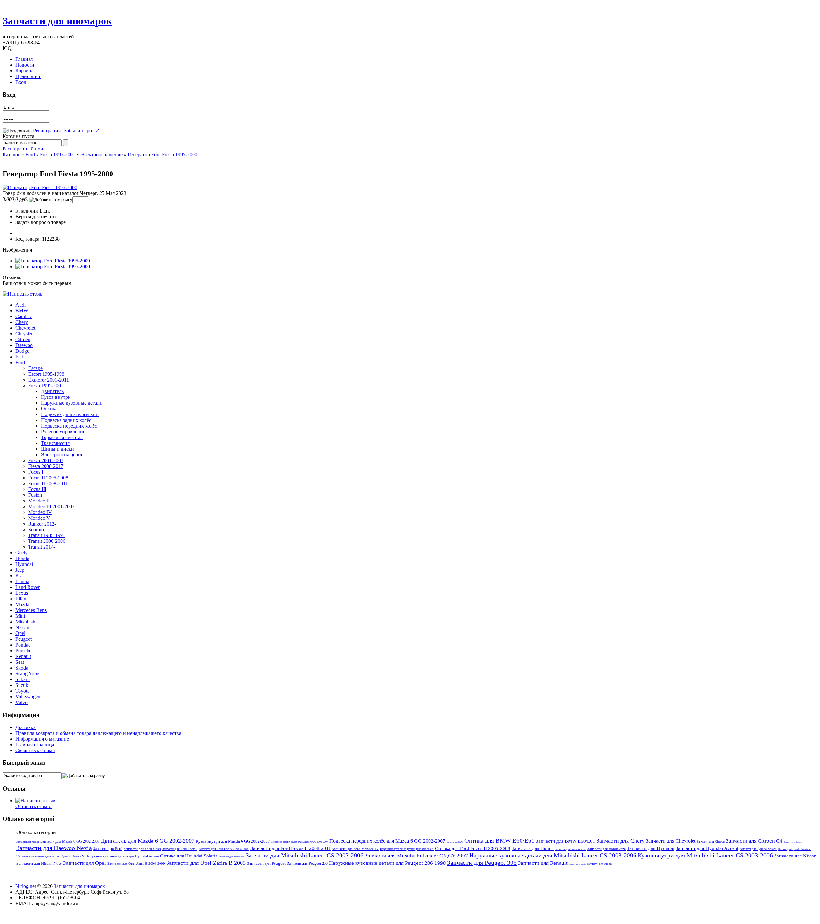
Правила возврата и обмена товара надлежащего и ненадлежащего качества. (99, 733)
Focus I (35, 472)
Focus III (37, 489)
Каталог (11, 154)
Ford (30, 154)
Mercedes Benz (31, 610)
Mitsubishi (26, 621)
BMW (21, 310)
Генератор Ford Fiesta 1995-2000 (162, 154)
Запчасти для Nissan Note (39, 863)
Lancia (22, 581)
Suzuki (22, 685)
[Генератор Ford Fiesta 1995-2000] (40, 187)
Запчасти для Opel (84, 863)
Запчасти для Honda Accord (570, 849)
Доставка (25, 727)
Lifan (20, 598)
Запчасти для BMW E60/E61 (565, 841)
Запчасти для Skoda (577, 864)
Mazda (22, 604)
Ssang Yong (27, 673)
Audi (20, 305)
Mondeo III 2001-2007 (51, 506)
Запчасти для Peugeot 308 (482, 862)
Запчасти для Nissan (795, 855)
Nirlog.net (25, 886)
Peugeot (23, 639)
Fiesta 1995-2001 (57, 154)
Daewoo (24, 345)
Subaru (22, 679)
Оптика (49, 408)
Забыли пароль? (81, 130)
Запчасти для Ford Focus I (179, 849)
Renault (23, 656)
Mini (20, 616)
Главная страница (34, 744)
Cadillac (23, 316)
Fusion (35, 495)
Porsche (23, 650)
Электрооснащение (101, 154)
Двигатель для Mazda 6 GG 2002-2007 (147, 841)
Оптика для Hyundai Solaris (188, 855)
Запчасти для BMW (455, 842)
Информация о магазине (42, 739)
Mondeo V (39, 518)
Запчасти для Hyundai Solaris (758, 849)
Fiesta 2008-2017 (45, 466)
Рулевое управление (63, 431)
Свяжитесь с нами (35, 750)
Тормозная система (62, 437)
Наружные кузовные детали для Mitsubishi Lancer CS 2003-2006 (552, 855)
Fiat (19, 356)
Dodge (22, 351)
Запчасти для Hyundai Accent (707, 848)
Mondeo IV (40, 512)
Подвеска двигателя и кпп (70, 414)
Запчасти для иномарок (57, 21)
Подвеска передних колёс (69, 426)
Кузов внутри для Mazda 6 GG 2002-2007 (233, 841)
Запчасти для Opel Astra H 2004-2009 (136, 863)
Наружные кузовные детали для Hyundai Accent (122, 856)
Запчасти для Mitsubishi (231, 856)
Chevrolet (25, 328)
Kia (19, 575)
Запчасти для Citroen (711, 841)
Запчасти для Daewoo (793, 842)
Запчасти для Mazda (27, 841)
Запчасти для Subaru (599, 863)
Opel (20, 633)
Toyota (22, 691)
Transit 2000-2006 (46, 541)
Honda (22, 558)
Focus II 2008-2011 (48, 483)
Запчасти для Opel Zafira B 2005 (206, 863)
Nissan (22, 627)
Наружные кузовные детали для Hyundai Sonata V (50, 856)
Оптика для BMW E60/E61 (499, 840)
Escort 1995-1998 (46, 374)
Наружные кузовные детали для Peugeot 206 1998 (387, 863)
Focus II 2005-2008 (48, 477)
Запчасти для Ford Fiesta (142, 849)
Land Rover (27, 587)
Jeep (19, 570)
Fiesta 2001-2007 (45, 460)
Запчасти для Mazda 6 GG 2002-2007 (70, 841)
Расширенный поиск (25, 148)
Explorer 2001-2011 (48, 379)
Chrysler (24, 333)
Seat (19, 662)
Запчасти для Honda (533, 848)
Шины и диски (57, 449)
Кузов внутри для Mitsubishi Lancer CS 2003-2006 (705, 855)
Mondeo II (39, 500)
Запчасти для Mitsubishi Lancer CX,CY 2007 (416, 856)
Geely (21, 552)
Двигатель (52, 391)
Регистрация (47, 130)
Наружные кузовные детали (71, 403)
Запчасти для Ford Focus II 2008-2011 (290, 848)
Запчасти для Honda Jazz (606, 849)
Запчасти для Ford (107, 849)
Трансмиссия (55, 443)
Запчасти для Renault (543, 863)
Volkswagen (27, 696)
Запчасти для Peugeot (266, 863)
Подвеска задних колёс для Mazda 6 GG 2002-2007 (299, 841)
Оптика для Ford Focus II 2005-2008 (472, 848)
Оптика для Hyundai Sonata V (794, 849)
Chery (21, 322)
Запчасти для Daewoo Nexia (54, 847)
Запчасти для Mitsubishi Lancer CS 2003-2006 (305, 855)
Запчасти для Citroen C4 (754, 841)
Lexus (21, 593)
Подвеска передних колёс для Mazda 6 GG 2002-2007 (387, 841)
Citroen (22, 339)
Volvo (21, 702)
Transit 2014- (41, 547)
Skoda (21, 668)
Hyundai (24, 564)
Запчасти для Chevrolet (670, 841)
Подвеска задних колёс (66, 420)
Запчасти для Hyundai (650, 848)
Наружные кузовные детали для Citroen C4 (407, 849)
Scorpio (36, 529)
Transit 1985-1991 (46, 535)
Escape (35, 368)
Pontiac (22, 644)
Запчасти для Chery (620, 841)
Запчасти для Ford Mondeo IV (355, 849)
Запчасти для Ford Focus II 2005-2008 (224, 849)
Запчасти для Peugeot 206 (307, 863)
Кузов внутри (56, 397)
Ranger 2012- (42, 523)
